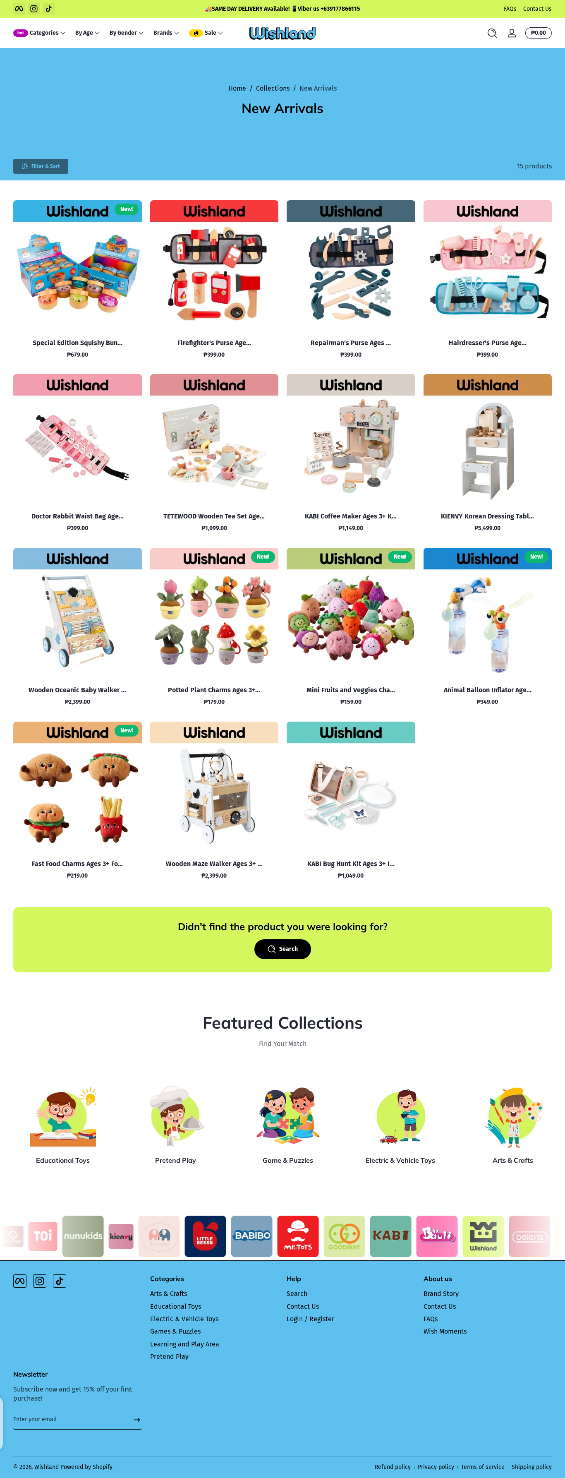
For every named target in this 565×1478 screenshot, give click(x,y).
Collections (273, 88)
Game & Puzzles (288, 1160)
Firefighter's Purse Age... (214, 343)
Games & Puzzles (175, 1331)
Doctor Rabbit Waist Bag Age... (77, 516)
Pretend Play (175, 1160)
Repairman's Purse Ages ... (351, 343)
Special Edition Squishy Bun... (77, 343)
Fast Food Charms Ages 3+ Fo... (77, 864)
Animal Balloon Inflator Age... (487, 690)
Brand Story (441, 1294)
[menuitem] (214, 1293)
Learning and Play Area (184, 1344)
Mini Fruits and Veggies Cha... (350, 690)
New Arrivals (318, 88)
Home (237, 88)
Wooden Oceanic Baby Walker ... (77, 690)
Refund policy (393, 1467)
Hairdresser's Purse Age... (488, 343)
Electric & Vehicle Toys (400, 1160)
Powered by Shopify (86, 1467)
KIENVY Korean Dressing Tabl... (487, 516)
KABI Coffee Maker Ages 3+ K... (351, 516)
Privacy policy (436, 1467)
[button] (492, 33)
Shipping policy (532, 1467)
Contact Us (537, 8)
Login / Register (310, 1319)
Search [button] (288, 949)
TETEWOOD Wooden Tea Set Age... (214, 516)
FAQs (510, 8)
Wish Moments (445, 1331)
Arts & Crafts (513, 1160)
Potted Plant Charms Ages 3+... (214, 690)
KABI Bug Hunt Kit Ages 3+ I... (351, 864)
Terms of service (483, 1467)
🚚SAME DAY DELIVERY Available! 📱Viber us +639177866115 (282, 8)
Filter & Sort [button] (45, 166)
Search (297, 1294)
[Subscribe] (133, 1420)
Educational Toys (63, 1160)
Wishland (46, 1467)
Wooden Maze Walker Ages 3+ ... (214, 864)
